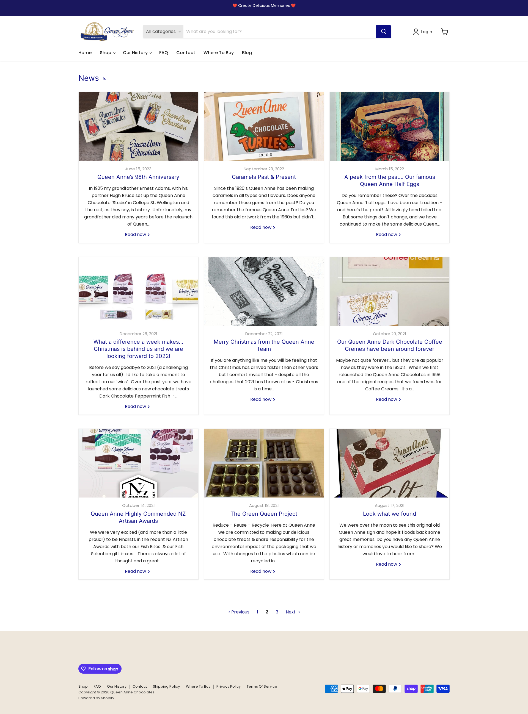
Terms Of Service (262, 686)
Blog (247, 52)
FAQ (163, 52)
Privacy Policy (228, 686)
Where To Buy (219, 52)
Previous (239, 612)
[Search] (383, 31)
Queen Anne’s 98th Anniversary (138, 177)
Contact (185, 52)
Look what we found (389, 513)
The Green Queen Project (263, 513)
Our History (136, 52)
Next (291, 612)
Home (85, 52)
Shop (106, 52)
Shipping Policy (166, 686)
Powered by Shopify (96, 698)
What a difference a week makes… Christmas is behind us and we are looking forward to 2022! (138, 348)
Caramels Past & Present (264, 177)
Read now (136, 234)
